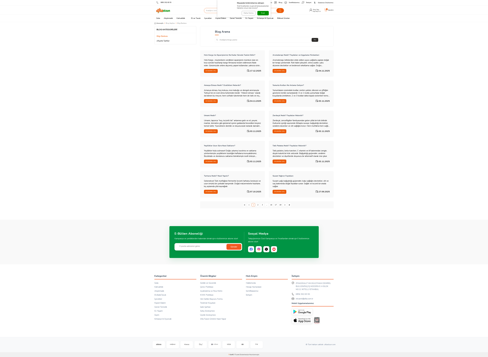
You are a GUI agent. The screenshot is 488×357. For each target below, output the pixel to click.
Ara (315, 40)
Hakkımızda (251, 283)
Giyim (156, 315)
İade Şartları (205, 307)
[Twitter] (266, 249)
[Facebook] (251, 249)
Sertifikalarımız (294, 3)
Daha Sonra (248, 13)
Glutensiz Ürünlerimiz (325, 3)
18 (280, 205)
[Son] (289, 204)
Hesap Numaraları (253, 287)
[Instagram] (259, 249)
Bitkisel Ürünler (283, 18)
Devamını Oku (210, 71)
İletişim (308, 3)
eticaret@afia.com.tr (304, 298)
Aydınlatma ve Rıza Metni (211, 291)
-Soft (230, 355)
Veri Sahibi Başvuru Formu (211, 299)
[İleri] (284, 204)
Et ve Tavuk (196, 18)
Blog (280, 3)
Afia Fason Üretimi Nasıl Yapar (213, 319)
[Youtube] (274, 249)
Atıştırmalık (168, 18)
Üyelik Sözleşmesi (208, 315)
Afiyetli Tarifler (163, 41)
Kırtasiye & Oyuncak (265, 18)
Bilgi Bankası (162, 36)
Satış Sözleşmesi (207, 311)
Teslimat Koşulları (207, 303)
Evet (263, 13)
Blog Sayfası (170, 23)
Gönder (234, 247)
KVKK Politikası (206, 295)
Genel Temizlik (236, 18)
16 (271, 205)
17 (276, 205)
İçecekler (208, 18)
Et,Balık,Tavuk (160, 295)
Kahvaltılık (181, 18)
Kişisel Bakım (221, 18)
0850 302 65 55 (166, 2)
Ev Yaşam (249, 18)
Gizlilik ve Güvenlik (208, 283)
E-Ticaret (236, 355)
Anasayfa (159, 23)
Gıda (158, 18)
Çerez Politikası (206, 287)
